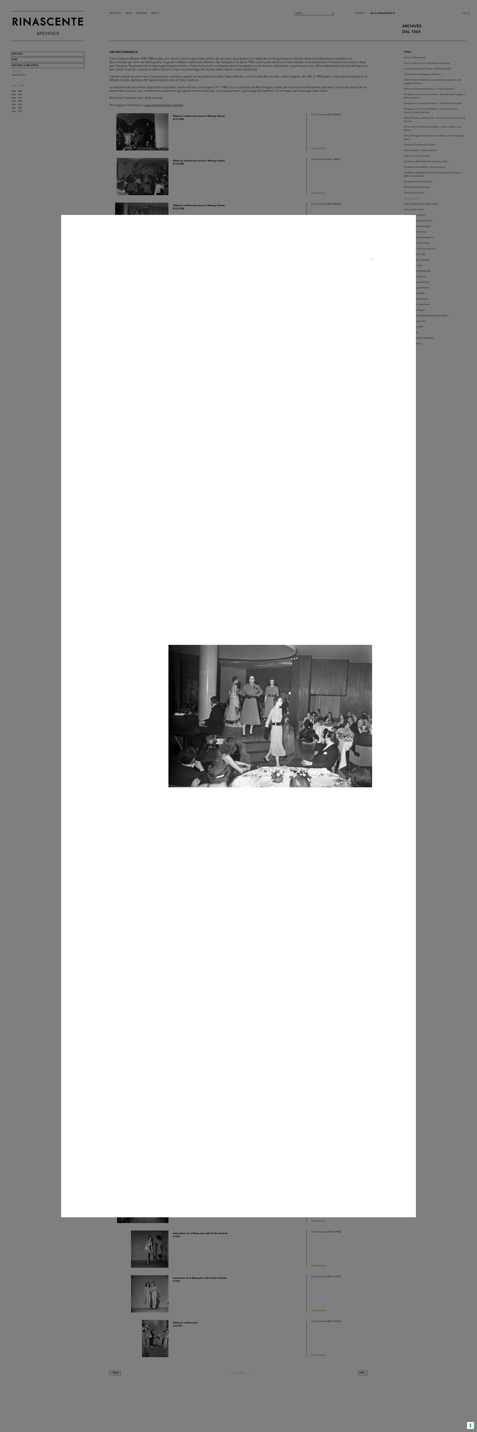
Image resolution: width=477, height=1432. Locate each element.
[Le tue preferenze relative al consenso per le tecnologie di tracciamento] (470, 1425)
